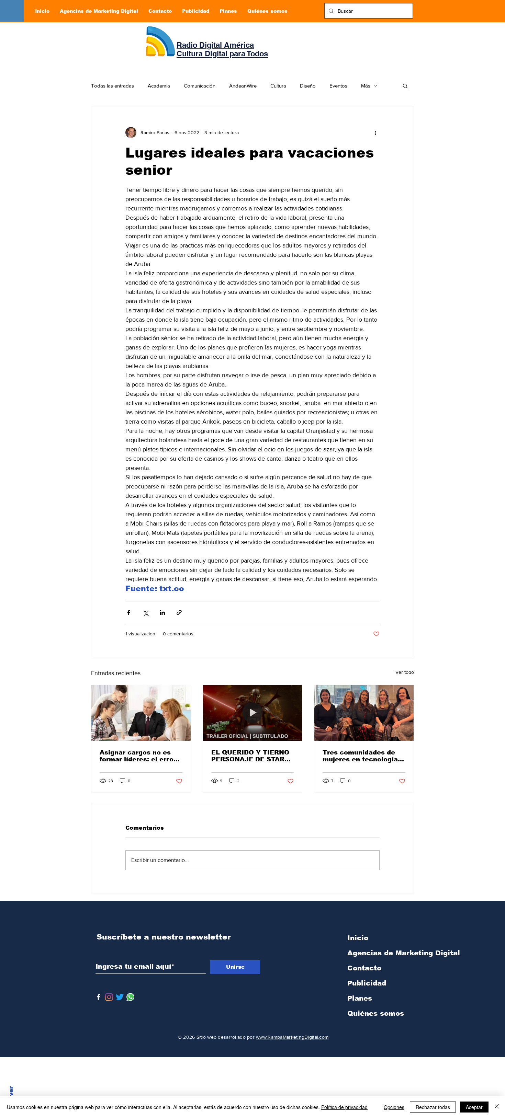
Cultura (278, 86)
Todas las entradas (112, 86)
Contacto (364, 968)
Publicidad (366, 983)
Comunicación (199, 86)
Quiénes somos (375, 1013)
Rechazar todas (433, 1107)
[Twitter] (120, 997)
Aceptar (474, 1107)
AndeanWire (243, 86)
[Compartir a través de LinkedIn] (162, 612)
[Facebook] (98, 997)
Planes (359, 998)
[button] (405, 85)
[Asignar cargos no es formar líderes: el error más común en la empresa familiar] (141, 713)
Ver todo (404, 672)
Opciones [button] (394, 1107)
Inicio (357, 938)
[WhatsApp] (130, 997)
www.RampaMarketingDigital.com (292, 1037)
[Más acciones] (375, 132)
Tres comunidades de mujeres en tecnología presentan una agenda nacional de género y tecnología (360, 756)
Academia (159, 86)
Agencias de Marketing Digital (383, 953)
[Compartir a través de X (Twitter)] (145, 612)
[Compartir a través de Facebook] (128, 612)
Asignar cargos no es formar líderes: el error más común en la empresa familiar (138, 756)
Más (365, 86)
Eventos (338, 86)
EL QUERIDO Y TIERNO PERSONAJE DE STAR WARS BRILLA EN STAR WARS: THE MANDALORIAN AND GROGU (250, 756)
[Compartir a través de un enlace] (179, 612)
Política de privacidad (344, 1107)
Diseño (308, 86)
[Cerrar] (497, 1107)
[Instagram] (109, 997)
